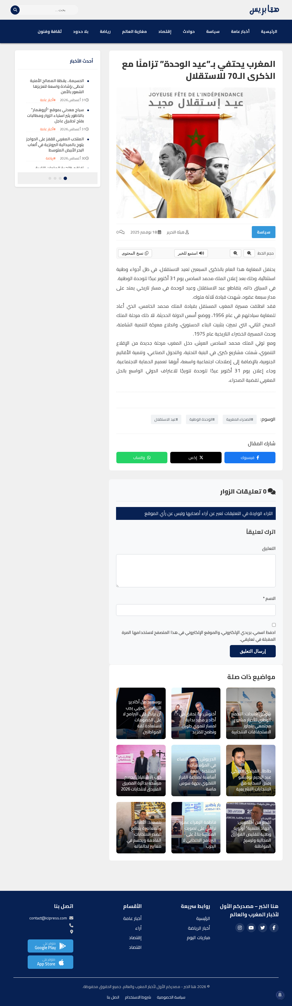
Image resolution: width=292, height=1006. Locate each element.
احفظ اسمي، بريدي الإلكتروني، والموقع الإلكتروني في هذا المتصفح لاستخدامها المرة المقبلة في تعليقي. (199, 636)
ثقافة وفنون (50, 31)
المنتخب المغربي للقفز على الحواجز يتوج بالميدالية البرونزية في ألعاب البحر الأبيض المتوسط (55, 144)
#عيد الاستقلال (166, 419)
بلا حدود (80, 31)
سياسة (213, 31)
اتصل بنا (113, 997)
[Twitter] (262, 927)
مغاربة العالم (134, 31)
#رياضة (51, 158)
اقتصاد (135, 947)
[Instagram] (239, 927)
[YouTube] (251, 927)
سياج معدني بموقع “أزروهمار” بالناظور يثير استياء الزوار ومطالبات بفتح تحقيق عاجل (55, 115)
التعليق (269, 548)
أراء (138, 928)
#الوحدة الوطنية (202, 419)
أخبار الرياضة (199, 928)
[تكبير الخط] (235, 253)
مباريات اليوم (198, 937)
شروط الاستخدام (138, 997)
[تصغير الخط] (249, 253)
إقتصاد (164, 31)
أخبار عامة (240, 31)
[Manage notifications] (280, 994)
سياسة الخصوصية (171, 997)
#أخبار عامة (48, 100)
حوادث (189, 31)
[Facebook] (274, 927)
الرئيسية (269, 31)
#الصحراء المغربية (239, 419)
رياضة (105, 31)
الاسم (269, 598)
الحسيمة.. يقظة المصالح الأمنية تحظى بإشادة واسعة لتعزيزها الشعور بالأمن (57, 86)
